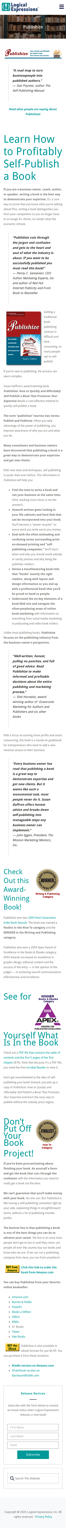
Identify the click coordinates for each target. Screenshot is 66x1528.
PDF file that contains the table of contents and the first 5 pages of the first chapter (32, 1057)
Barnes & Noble (22, 1302)
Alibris (16, 1317)
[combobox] (33, 1478)
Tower (16, 1331)
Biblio (15, 1321)
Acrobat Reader (36, 1067)
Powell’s (17, 1307)
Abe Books (18, 1336)
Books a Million (21, 1312)
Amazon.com (20, 1297)
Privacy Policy (43, 1516)
